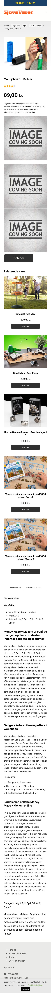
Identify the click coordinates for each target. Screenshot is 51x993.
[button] (43, 41)
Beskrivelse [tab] (15, 587)
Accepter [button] (25, 989)
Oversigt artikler (17, 961)
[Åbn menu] (45, 12)
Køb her (19, 258)
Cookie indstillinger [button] (35, 985)
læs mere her (30, 112)
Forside (6, 26)
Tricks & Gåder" (35, 26)
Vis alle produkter (17, 953)
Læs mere (21, 985)
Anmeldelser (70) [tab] (33, 587)
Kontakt (12, 957)
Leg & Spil (16, 26)
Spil (24, 26)
